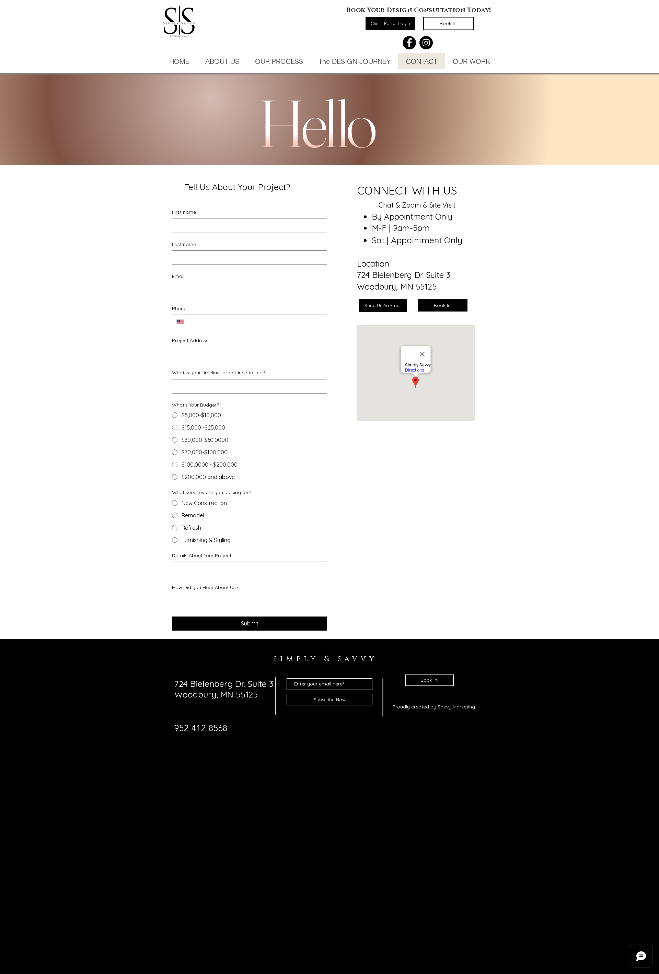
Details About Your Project (201, 555)
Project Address (190, 340)
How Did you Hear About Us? (205, 587)
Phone (179, 308)
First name (184, 212)
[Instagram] (426, 42)
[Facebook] (409, 42)
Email (178, 276)
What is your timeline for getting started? (218, 372)
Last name (184, 244)
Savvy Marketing (456, 707)
